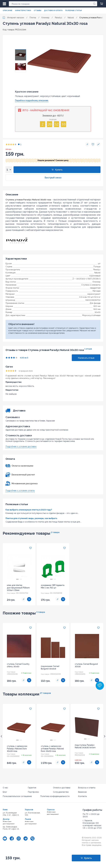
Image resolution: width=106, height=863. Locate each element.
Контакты (82, 796)
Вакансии (82, 792)
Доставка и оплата (53, 10)
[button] (100, 685)
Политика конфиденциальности (55, 796)
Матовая (96, 291)
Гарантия (32, 788)
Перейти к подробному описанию (31, 100)
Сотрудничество (61, 792)
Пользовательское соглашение (17, 796)
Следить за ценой (98, 144)
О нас (5, 788)
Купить (59, 169)
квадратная (95, 288)
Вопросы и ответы (86, 788)
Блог (5, 792)
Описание (7, 10)
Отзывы (37, 10)
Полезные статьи (73, 10)
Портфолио (33, 792)
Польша (96, 266)
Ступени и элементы (90, 285)
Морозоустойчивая (91, 315)
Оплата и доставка (61, 788)
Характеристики (23, 10)
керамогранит (93, 294)
